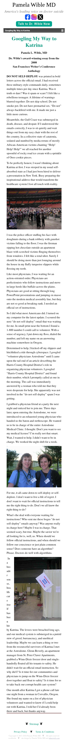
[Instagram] (34, 17)
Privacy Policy (20, 731)
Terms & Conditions (45, 731)
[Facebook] (28, 17)
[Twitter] (40, 17)
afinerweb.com (54, 738)
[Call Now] (34, 24)
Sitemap (34, 724)
